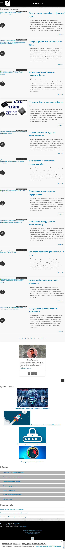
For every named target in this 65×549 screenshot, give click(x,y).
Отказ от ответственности (32, 532)
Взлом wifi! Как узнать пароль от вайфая (11, 509)
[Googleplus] (35, 373)
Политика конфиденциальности (32, 530)
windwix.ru (38, 3)
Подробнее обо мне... (26, 368)
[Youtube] (32, 373)
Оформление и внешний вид (11, 481)
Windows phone (7, 499)
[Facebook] (29, 373)
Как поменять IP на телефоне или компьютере (13, 517)
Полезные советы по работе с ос (12, 477)
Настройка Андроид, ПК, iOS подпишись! (48, 546)
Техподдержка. (23, 526)
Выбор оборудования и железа (12, 494)
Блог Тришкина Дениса (13, 525)
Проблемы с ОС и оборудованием (13, 472)
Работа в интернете (9, 490)
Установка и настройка (21, 11)
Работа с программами (10, 486)
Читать (60, 34)
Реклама (36, 533)
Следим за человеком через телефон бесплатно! (13, 513)
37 (42, 338)
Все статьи (30, 533)
